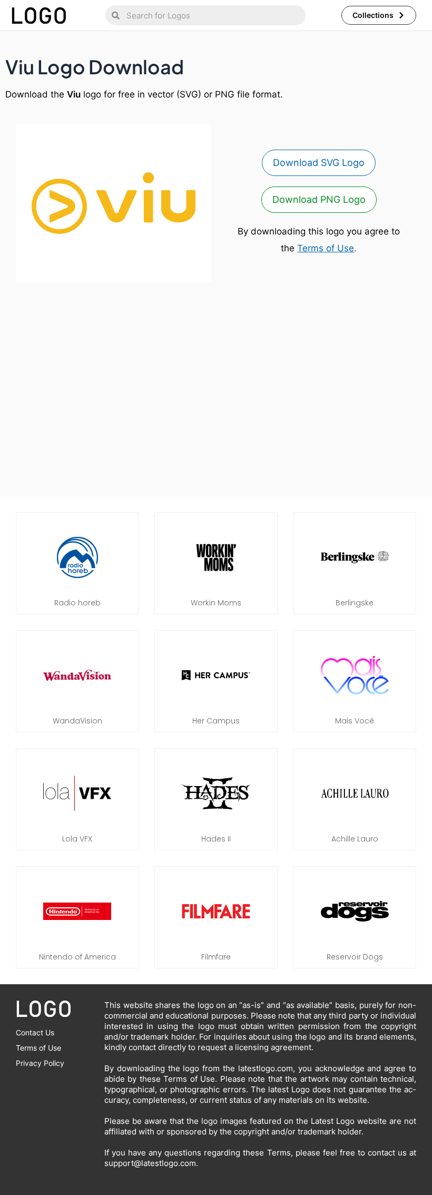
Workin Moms (216, 603)
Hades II (216, 839)
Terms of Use (325, 248)
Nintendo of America (77, 957)
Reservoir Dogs (355, 957)
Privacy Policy (40, 1063)
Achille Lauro (354, 839)
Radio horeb (77, 603)
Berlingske (355, 603)
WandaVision (77, 721)
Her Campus (216, 721)
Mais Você (354, 721)
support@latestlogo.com (150, 1163)
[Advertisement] (216, 392)
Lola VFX (77, 839)
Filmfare (216, 957)
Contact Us (35, 1032)
